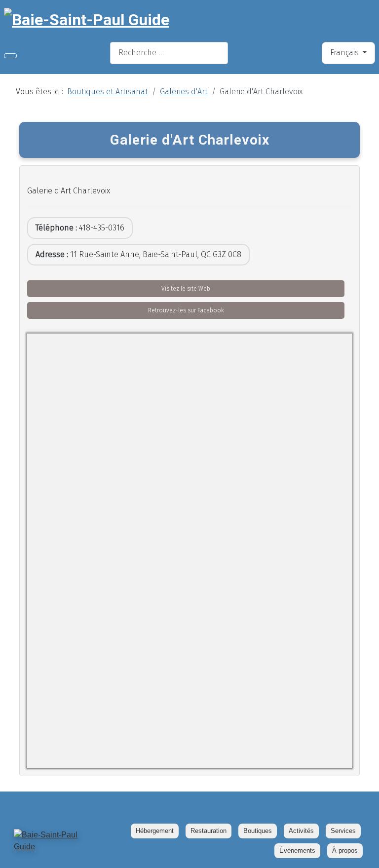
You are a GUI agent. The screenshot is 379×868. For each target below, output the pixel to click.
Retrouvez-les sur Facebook (186, 310)
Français (345, 52)
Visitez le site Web (185, 288)
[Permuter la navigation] (10, 55)
